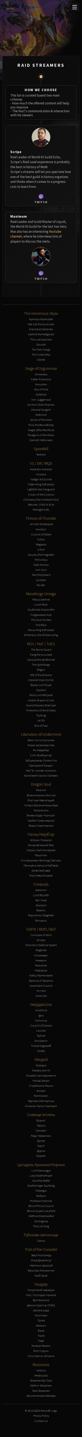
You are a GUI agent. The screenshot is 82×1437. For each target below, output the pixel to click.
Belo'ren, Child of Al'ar (41, 504)
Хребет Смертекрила (41, 820)
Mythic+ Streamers (41, 1385)
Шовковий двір (41, 870)
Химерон (41, 960)
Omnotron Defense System (41, 945)
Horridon (41, 529)
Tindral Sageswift (41, 1045)
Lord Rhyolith (41, 895)
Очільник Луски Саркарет (41, 1106)
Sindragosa (41, 1221)
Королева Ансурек (41, 875)
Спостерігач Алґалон (41, 1356)
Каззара (41, 1065)
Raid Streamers (41, 1390)
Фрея (41, 1330)
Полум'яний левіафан (41, 1290)
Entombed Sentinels (41, 329)
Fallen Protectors (41, 379)
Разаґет (41, 1155)
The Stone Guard (41, 649)
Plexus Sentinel (41, 599)
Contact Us (41, 1421)
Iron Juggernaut (41, 399)
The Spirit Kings (41, 664)
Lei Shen (41, 580)
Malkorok (41, 414)
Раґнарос (41, 920)
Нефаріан (41, 970)
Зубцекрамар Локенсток (41, 760)
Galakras (41, 394)
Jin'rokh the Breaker (41, 524)
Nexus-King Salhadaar (41, 630)
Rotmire (41, 454)
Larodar (41, 1030)
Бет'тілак (41, 900)
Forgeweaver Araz (41, 614)
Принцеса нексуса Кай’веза (41, 865)
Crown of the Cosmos (41, 494)
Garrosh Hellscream (41, 440)
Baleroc (41, 910)
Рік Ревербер (41, 750)
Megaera (41, 544)
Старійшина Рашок (41, 1085)
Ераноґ (41, 1120)
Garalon (41, 690)
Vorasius (41, 474)
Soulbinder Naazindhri (41, 609)
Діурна (41, 1150)
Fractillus (41, 624)
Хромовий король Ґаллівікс (41, 775)
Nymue (41, 1035)
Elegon (41, 669)
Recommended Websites (41, 1395)
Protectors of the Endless (41, 710)
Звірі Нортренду (41, 1255)
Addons (41, 1370)
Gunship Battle (41, 1180)
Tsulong (41, 715)
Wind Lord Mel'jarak (41, 695)
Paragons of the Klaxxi (41, 435)
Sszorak (41, 344)
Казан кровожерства (41, 745)
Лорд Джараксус (41, 1260)
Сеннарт (41, 1130)
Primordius (41, 559)
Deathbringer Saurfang (41, 1185)
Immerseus (41, 374)
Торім (41, 1335)
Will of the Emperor (41, 675)
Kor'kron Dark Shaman (41, 404)
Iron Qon (41, 569)
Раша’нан (41, 855)
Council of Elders (41, 534)
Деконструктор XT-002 (41, 1305)
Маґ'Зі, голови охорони (41, 770)
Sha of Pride (41, 389)
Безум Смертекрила (41, 825)
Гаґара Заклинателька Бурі (41, 805)
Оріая (41, 1320)
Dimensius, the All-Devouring (41, 635)
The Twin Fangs (41, 349)
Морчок (41, 790)
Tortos (41, 539)
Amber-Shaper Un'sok (41, 700)
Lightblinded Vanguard (41, 489)
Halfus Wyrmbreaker (41, 975)
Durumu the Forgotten (41, 554)
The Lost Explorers (41, 339)
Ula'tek (41, 359)
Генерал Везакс (41, 1345)
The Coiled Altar (41, 354)
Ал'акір (41, 940)
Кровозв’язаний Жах (41, 845)
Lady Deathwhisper (41, 1175)
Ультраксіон (41, 810)
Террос (41, 1125)
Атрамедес (41, 955)
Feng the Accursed (41, 654)
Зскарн (41, 1090)
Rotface (41, 1195)
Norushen (41, 384)
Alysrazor (41, 905)
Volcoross (41, 1020)
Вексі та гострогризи (41, 740)
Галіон (41, 1240)
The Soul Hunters (41, 619)
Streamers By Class (41, 1380)
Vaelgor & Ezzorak (41, 479)
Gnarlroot (41, 1010)
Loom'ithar (41, 604)
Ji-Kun (41, 549)
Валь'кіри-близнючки (41, 1270)
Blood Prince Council (41, 1206)
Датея (41, 1140)
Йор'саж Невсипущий (41, 800)
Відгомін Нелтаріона (41, 1101)
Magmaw (41, 950)
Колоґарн (41, 1315)
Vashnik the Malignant (41, 334)
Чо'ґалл (41, 990)
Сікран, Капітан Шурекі (41, 850)
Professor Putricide (41, 1200)
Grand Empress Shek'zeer (41, 705)
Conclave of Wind (41, 935)
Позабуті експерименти (41, 1075)
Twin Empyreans (41, 574)
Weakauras (41, 1375)
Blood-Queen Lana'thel (41, 1211)
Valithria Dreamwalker (41, 1216)
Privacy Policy (41, 1415)
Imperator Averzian (41, 469)
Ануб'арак (41, 1275)
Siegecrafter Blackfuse (41, 430)
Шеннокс (41, 890)
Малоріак (41, 965)
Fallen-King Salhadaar (41, 484)
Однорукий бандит (41, 765)
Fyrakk (41, 1050)
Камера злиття (41, 1070)
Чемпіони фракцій (41, 1265)
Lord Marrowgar (41, 1170)
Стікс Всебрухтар (41, 755)
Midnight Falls (41, 509)
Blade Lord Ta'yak (41, 685)
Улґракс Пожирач (41, 840)
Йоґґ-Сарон (41, 1351)
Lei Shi (41, 720)
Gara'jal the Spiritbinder (41, 659)
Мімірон (41, 1325)
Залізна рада (41, 1310)
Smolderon (41, 1040)
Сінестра (41, 995)
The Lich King (41, 1226)
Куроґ (41, 1145)
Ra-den (41, 585)
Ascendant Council (41, 985)
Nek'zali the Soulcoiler (41, 324)
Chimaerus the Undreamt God (41, 499)
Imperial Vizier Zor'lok (41, 680)
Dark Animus (41, 564)
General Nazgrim (41, 409)
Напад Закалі (41, 1080)
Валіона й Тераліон (41, 980)
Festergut (41, 1190)
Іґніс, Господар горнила (41, 1295)
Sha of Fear (41, 725)
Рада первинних (41, 1135)
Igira (41, 1015)
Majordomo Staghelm (41, 915)
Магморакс (41, 1095)
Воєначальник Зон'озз (41, 795)
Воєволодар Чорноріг (41, 815)
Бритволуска (41, 1300)
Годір (41, 1340)
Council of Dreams (41, 1025)
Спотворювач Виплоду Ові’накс (41, 860)
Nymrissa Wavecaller (41, 319)
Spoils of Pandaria (41, 419)
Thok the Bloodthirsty (41, 425)
